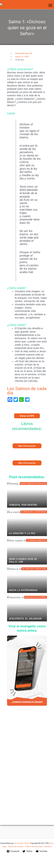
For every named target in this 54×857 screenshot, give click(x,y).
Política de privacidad (33, 846)
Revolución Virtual (22, 843)
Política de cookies (15, 846)
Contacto (48, 846)
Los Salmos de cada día (27, 390)
